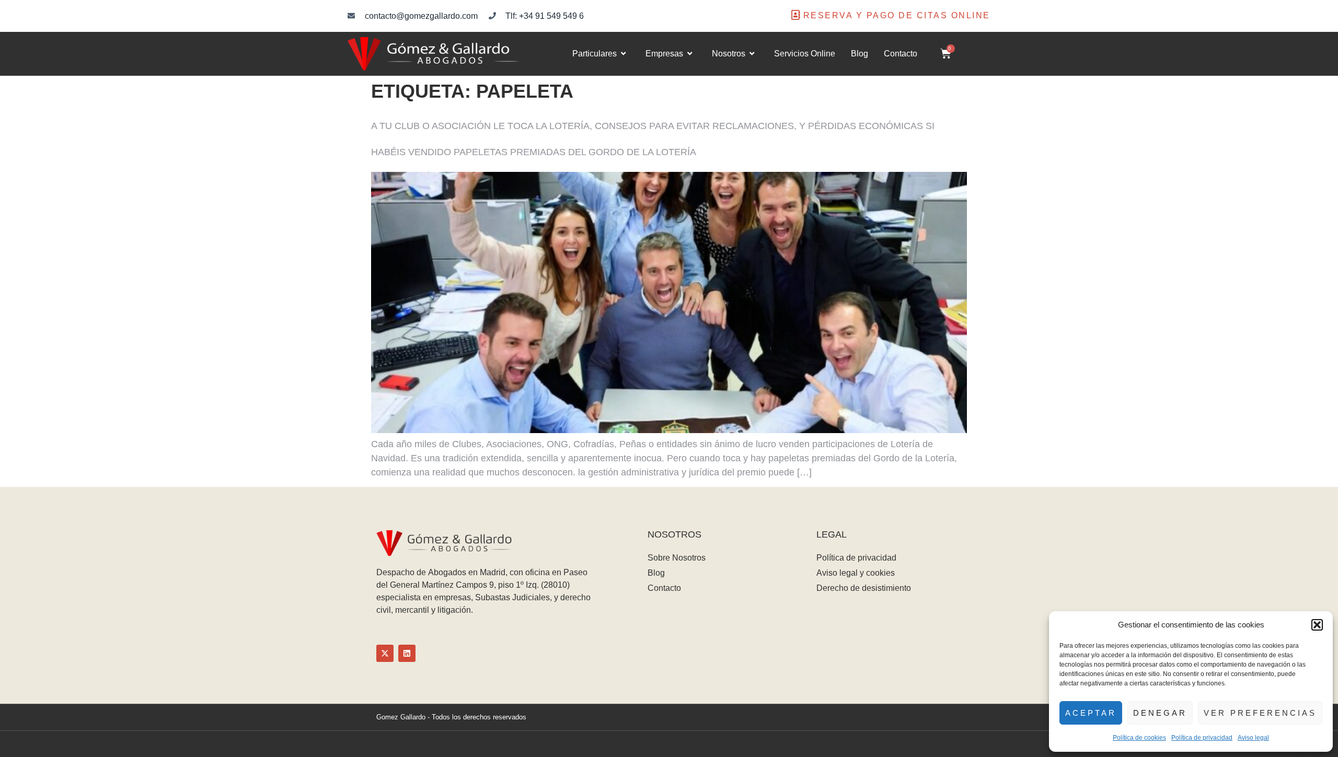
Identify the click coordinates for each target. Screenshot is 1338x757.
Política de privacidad (1201, 737)
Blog (859, 53)
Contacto (900, 53)
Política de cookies (1139, 737)
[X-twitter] (385, 653)
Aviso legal (1253, 737)
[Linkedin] (407, 653)
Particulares (594, 53)
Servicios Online (804, 53)
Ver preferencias (1260, 712)
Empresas (664, 53)
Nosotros (728, 53)
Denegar (1160, 712)
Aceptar (1090, 712)
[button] (1317, 625)
